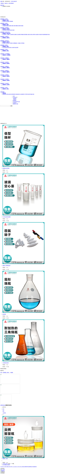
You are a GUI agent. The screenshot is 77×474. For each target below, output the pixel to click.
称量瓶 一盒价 (5, 458)
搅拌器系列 (13, 94)
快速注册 (15, 1)
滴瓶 (12, 25)
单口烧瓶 (4, 34)
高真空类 (41, 34)
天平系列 (26, 94)
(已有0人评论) (5, 463)
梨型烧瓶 (25, 34)
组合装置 (16, 47)
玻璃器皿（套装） (6, 46)
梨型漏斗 (4, 43)
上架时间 (4, 412)
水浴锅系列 (22, 94)
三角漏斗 (19, 43)
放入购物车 (8, 464)
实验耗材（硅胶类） (6, 76)
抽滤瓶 (10, 25)
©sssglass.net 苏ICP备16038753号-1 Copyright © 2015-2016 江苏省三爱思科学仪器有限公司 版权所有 (18, 466)
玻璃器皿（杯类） (6, 20)
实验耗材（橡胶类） (6, 71)
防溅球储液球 (45, 34)
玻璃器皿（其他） (6, 50)
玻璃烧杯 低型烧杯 (6, 168)
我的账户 (2, 3)
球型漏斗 (7, 43)
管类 (3, 30)
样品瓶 (22, 25)
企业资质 (14, 98)
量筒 (9, 30)
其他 (49, 34)
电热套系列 (18, 94)
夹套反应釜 (9, 47)
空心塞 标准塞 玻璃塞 (6, 216)
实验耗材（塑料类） (6, 67)
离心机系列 (9, 94)
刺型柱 (34, 34)
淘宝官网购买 (11, 3)
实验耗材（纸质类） (6, 63)
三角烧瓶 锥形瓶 (6, 362)
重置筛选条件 (2, 405)
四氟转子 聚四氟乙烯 (6, 265)
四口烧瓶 (15, 34)
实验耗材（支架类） (6, 80)
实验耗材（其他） (6, 88)
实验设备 (4, 93)
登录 (12, 1)
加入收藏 (4, 464)
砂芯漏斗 (11, 43)
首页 (1, 372)
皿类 (5, 30)
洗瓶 (14, 25)
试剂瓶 (19, 25)
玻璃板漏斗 (15, 43)
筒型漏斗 (23, 43)
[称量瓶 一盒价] (23, 457)
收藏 (1, 1)
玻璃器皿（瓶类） (6, 24)
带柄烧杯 (11, 21)
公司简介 (14, 99)
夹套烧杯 (7, 21)
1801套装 (13, 47)
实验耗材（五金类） (6, 84)
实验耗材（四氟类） (6, 59)
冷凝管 (28, 34)
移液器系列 (5, 94)
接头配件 (37, 34)
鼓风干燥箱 (30, 94)
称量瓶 (16, 25)
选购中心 (6, 3)
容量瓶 (7, 25)
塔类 (7, 30)
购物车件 (2, 5)
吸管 (13, 30)
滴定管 (11, 30)
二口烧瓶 (7, 34)
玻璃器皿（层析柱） (6, 37)
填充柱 (31, 34)
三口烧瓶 (11, 34)
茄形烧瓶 (4, 314)
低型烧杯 (4, 21)
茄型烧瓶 (22, 34)
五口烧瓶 (18, 34)
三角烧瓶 (4, 25)
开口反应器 (5, 47)
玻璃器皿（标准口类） (7, 33)
